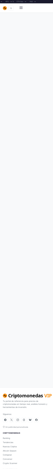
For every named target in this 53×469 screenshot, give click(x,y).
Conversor (7, 459)
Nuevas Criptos (10, 446)
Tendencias (8, 442)
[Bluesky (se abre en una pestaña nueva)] (30, 420)
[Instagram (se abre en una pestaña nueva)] (17, 420)
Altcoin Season (9, 451)
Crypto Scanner (10, 463)
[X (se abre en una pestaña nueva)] (11, 420)
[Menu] (21, 8)
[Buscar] (11, 8)
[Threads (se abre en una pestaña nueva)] (23, 420)
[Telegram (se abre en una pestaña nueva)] (5, 420)
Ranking (6, 438)
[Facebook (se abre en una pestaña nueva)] (36, 420)
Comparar (7, 455)
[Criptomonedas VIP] (5, 8)
